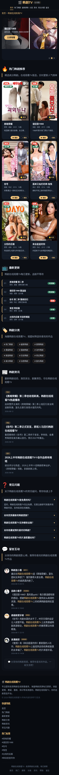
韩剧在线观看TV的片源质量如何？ (29, 537)
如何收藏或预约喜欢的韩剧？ (29, 530)
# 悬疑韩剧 (8, 350)
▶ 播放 (15, 138)
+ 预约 (24, 138)
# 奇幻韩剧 (38, 355)
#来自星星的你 (8, 757)
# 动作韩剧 (38, 350)
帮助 (41, 770)
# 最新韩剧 (23, 344)
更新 (23, 770)
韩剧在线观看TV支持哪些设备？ (29, 522)
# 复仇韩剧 (38, 361)
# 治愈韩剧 (23, 361)
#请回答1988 (7, 742)
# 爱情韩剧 (38, 344)
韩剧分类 (6, 720)
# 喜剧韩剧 (23, 350)
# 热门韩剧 (8, 344)
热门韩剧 (17, 7)
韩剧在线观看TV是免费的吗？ (29, 499)
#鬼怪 (4, 750)
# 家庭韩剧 (8, 355)
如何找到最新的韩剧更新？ (29, 515)
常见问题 (41, 7)
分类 (31, 7)
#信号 (4, 746)
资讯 (35, 7)
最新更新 (25, 7)
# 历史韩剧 (23, 355)
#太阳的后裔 (7, 754)
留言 (47, 7)
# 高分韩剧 (8, 361)
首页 (11, 7)
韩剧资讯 (6, 723)
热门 (17, 770)
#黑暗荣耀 (6, 738)
